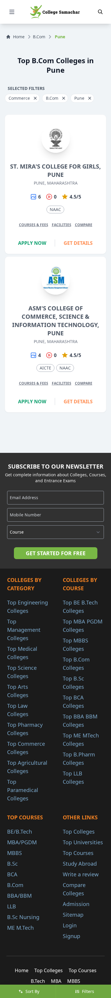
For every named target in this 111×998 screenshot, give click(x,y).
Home (19, 36)
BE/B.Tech (19, 831)
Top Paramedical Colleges (22, 790)
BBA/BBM (19, 895)
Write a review (81, 874)
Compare (83, 224)
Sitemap (73, 914)
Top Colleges (79, 831)
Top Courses (78, 852)
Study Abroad (80, 863)
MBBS (14, 852)
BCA (12, 874)
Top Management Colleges (24, 630)
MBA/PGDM (22, 842)
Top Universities (83, 842)
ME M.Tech (20, 927)
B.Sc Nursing (23, 917)
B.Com (39, 36)
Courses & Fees (33, 224)
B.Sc (12, 863)
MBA (56, 981)
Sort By (32, 991)
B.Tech (38, 981)
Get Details (78, 243)
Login (70, 925)
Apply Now (32, 243)
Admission (76, 903)
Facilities (61, 224)
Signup (71, 936)
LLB (11, 906)
